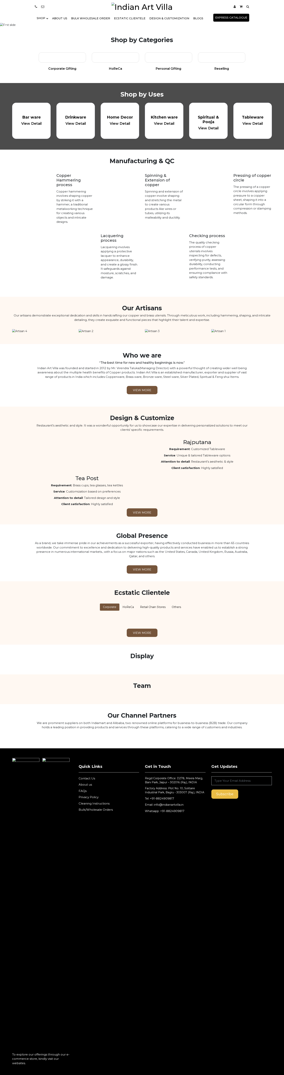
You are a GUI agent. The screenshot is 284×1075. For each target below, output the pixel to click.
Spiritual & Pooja (208, 119)
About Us (59, 18)
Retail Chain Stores (153, 607)
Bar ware (31, 117)
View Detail (31, 123)
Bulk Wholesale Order (90, 18)
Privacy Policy (89, 797)
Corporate (109, 607)
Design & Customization (169, 18)
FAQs (83, 791)
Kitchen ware (164, 117)
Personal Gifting (168, 68)
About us (85, 784)
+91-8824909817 (162, 798)
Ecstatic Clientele (129, 18)
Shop (41, 18)
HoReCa (115, 68)
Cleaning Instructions (94, 803)
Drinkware (75, 117)
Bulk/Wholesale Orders (96, 809)
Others (176, 607)
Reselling (221, 68)
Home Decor (120, 117)
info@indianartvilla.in (168, 804)
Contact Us (87, 778)
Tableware (253, 117)
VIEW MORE (142, 390)
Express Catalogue (231, 17)
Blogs (198, 18)
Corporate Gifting (62, 68)
